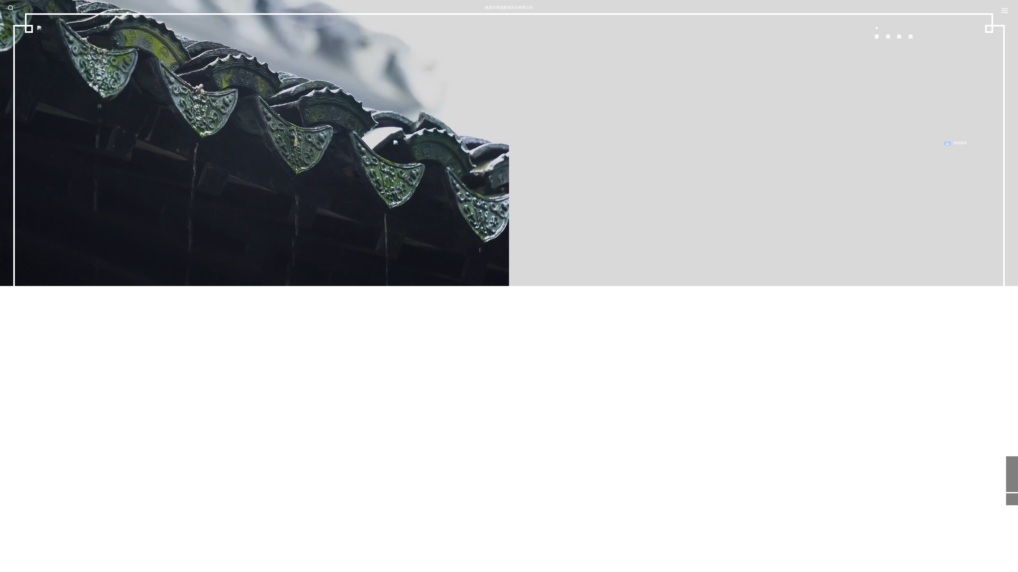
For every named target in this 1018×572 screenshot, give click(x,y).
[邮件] (1012, 462)
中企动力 (996, 564)
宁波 (1007, 564)
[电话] (1012, 474)
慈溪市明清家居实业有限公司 (509, 8)
